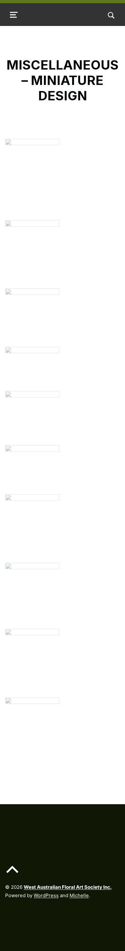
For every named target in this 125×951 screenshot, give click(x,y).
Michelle (79, 895)
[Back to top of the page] (12, 874)
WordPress (46, 895)
